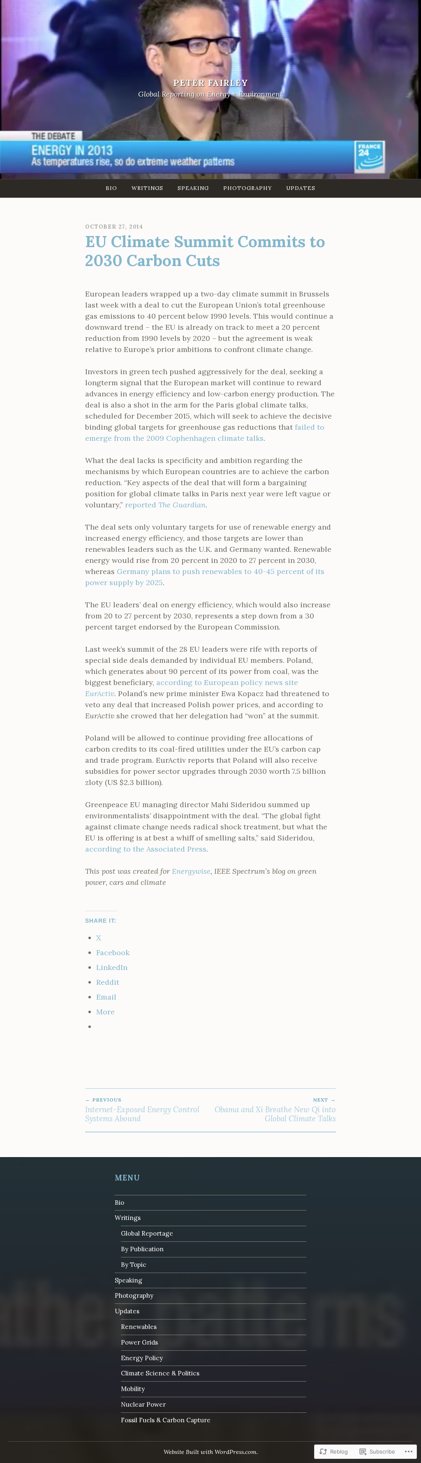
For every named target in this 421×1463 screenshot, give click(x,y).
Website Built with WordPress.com (210, 1452)
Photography (247, 188)
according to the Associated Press (145, 849)
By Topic (133, 1265)
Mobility (133, 1389)
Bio (111, 188)
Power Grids (139, 1342)
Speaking (193, 188)
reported (165, 504)
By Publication (142, 1249)
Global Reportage (147, 1233)
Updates (300, 188)
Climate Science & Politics (160, 1373)
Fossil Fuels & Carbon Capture (165, 1420)
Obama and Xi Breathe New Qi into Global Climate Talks (275, 1110)
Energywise (191, 871)
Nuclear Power (143, 1404)
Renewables (139, 1327)
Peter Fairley (210, 82)
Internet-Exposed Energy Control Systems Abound (142, 1110)
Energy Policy (142, 1358)
